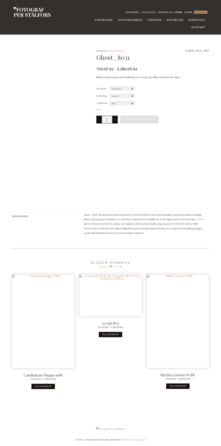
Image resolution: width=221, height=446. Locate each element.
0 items (178, 12)
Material (102, 96)
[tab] (43, 216)
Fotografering (130, 20)
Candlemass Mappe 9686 (43, 375)
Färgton (102, 103)
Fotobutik (174, 20)
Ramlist (200, 219)
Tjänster (154, 20)
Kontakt (198, 27)
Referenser (132, 12)
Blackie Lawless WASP (178, 375)
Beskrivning (20, 216)
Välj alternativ (43, 386)
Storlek (102, 88)
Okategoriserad (115, 50)
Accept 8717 (110, 323)
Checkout (200, 12)
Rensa (99, 110)
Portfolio (197, 20)
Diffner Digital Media (133, 440)
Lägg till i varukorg (139, 119)
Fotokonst (104, 20)
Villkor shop (148, 12)
